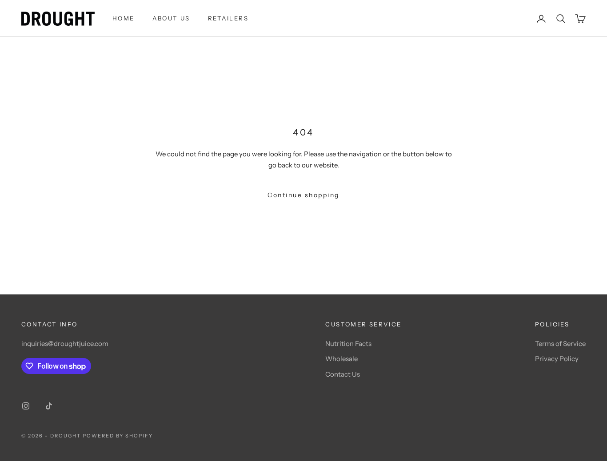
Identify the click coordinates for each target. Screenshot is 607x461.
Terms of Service (560, 343)
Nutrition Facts (348, 343)
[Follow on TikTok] (48, 405)
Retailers (228, 18)
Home (123, 18)
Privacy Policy (557, 358)
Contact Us (342, 374)
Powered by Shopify (118, 436)
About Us (171, 18)
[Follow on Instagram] (25, 405)
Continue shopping (303, 195)
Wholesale (341, 358)
